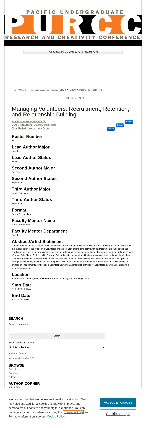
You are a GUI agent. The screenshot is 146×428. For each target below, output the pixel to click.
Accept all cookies (118, 402)
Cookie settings (73, 412)
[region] (73, 408)
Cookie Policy (56, 416)
